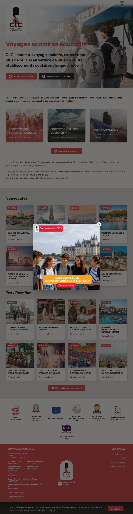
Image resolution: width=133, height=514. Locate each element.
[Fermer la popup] (99, 224)
